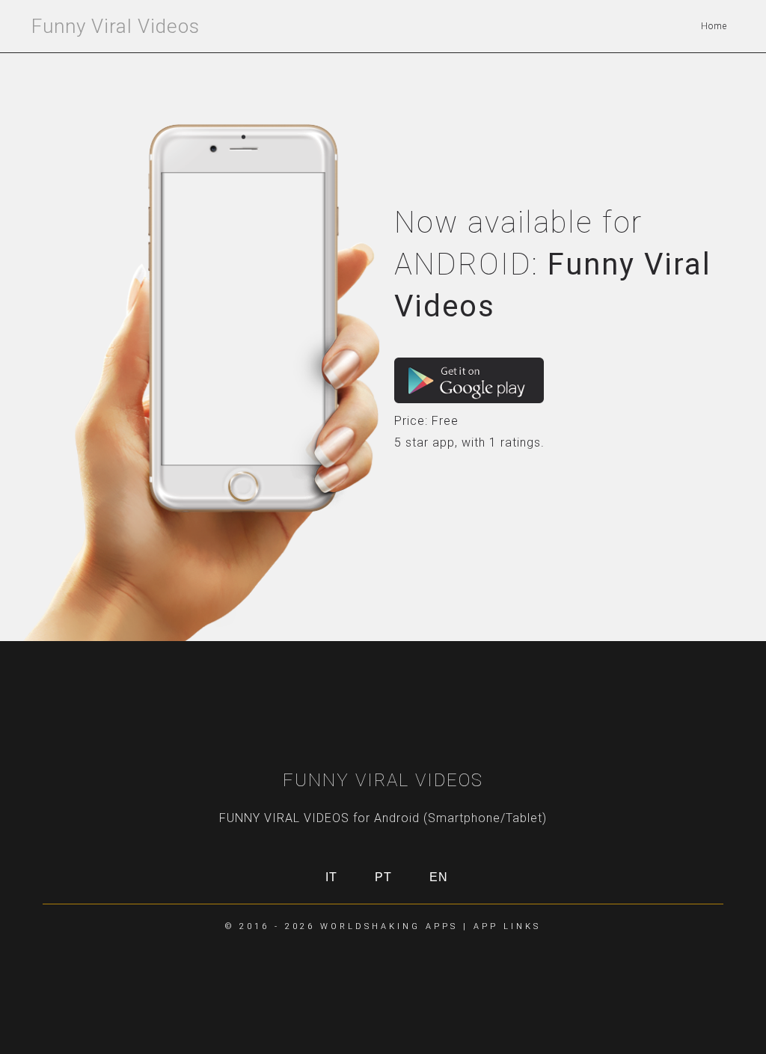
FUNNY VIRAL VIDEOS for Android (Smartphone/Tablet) (383, 818)
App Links (507, 926)
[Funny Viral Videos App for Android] (469, 380)
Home (714, 26)
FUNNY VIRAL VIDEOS (383, 780)
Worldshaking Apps (389, 926)
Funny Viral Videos (115, 26)
